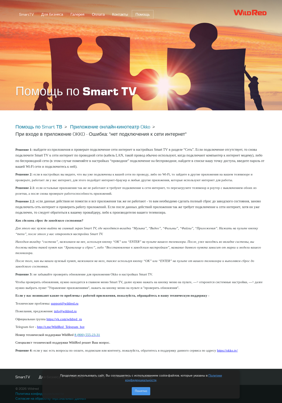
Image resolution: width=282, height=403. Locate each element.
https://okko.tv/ (227, 350)
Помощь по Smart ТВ (38, 127)
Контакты (120, 15)
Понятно (141, 391)
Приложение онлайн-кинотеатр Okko (110, 127)
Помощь (142, 15)
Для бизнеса (52, 15)
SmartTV (26, 15)
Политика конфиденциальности (39, 394)
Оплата (98, 15)
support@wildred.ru (64, 303)
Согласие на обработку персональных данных (50, 399)
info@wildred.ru (65, 311)
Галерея (77, 15)
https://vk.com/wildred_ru (64, 319)
